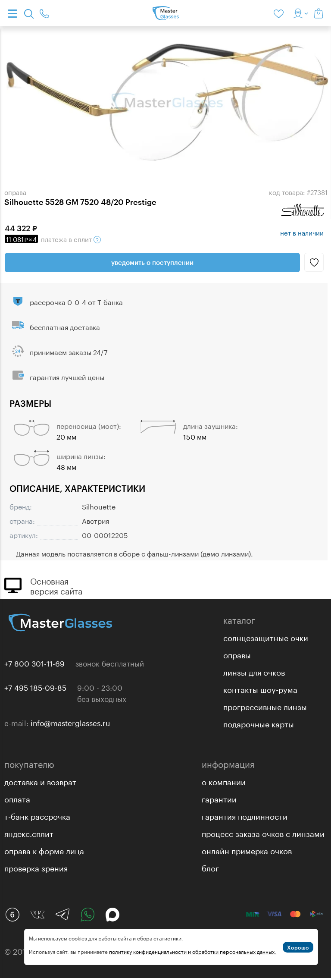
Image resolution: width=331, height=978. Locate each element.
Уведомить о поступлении (152, 262)
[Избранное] (280, 13)
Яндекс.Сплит (28, 833)
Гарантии (219, 798)
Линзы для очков (254, 671)
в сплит (50, 238)
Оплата (17, 798)
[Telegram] (62, 914)
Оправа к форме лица (44, 850)
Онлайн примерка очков (247, 850)
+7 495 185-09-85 (35, 686)
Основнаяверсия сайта (56, 585)
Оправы (237, 654)
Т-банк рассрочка (37, 815)
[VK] (37, 914)
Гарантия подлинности (244, 815)
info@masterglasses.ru (70, 722)
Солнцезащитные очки (265, 637)
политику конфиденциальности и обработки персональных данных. (192, 951)
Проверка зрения (36, 867)
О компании (224, 781)
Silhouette (99, 505)
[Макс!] (112, 914)
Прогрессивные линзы (265, 706)
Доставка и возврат (40, 781)
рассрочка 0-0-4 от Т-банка (76, 301)
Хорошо (298, 947)
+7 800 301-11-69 (34, 662)
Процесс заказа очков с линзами (263, 833)
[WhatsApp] (87, 914)
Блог (210, 867)
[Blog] (12, 914)
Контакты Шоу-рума (260, 688)
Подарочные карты (258, 723)
